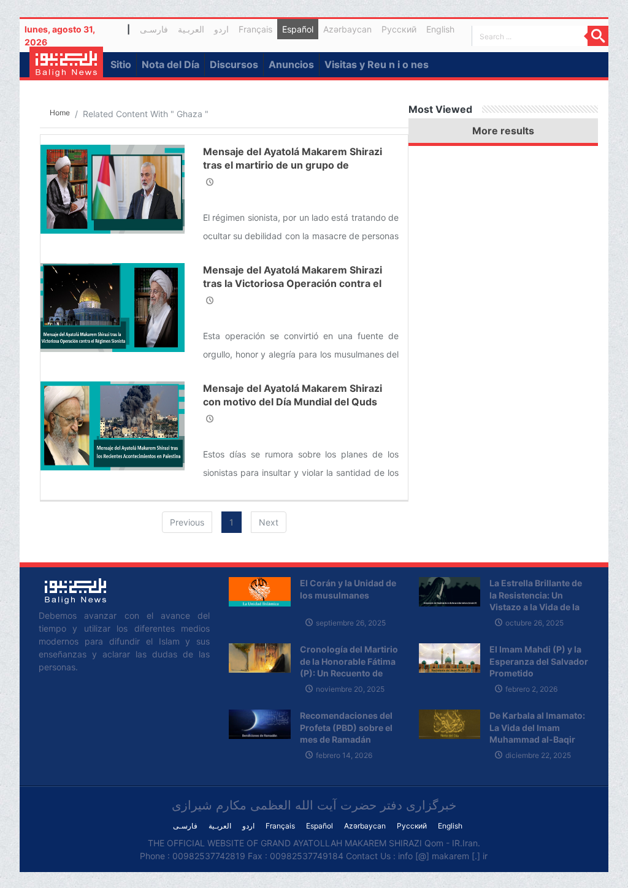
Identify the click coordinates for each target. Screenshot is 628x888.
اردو (221, 29)
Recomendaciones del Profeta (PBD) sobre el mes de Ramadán (346, 727)
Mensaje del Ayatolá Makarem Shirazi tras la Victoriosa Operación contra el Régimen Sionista (292, 284)
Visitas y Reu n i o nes (376, 64)
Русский (398, 29)
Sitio (120, 64)
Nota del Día (170, 64)
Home (60, 112)
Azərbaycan (347, 29)
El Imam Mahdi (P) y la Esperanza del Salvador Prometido (538, 661)
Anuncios (291, 64)
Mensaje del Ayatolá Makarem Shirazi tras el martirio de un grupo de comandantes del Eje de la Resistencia (294, 165)
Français (255, 29)
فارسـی (156, 31)
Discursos (234, 64)
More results (503, 130)
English (440, 29)
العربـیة (191, 29)
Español (297, 29)
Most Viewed (440, 109)
